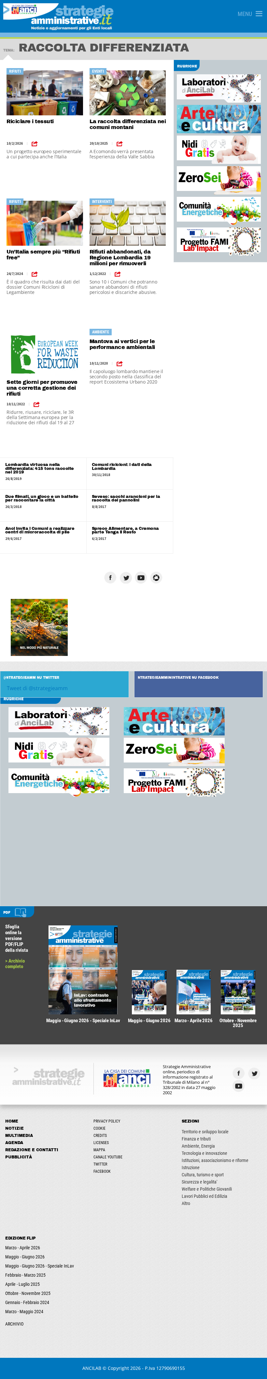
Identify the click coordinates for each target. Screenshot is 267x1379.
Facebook (102, 1171)
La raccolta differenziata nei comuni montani (128, 124)
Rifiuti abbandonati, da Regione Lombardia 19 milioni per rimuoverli (120, 257)
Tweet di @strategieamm (37, 688)
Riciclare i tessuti (30, 121)
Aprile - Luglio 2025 (22, 1284)
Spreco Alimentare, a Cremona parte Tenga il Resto (125, 530)
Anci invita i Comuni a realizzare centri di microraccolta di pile (40, 530)
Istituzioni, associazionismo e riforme (215, 1160)
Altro (186, 1203)
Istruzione (191, 1167)
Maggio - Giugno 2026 (25, 1256)
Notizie (14, 1128)
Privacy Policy (106, 1121)
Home (11, 1121)
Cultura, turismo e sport (203, 1174)
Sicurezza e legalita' (199, 1181)
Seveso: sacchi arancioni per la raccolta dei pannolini (126, 498)
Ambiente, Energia (198, 1146)
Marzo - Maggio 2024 (24, 1311)
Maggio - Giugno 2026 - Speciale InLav (39, 1266)
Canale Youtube (107, 1157)
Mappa (99, 1150)
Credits (100, 1136)
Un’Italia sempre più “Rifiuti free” (43, 254)
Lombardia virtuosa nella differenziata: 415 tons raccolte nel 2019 (39, 468)
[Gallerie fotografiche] (255, 1086)
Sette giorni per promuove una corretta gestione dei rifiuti (42, 388)
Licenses (101, 1143)
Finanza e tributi (196, 1138)
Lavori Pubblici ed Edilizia (204, 1196)
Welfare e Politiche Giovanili (207, 1189)
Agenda (14, 1143)
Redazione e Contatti (31, 1150)
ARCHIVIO (14, 1324)
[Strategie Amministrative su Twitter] (126, 578)
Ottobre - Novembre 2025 (27, 1293)
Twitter (100, 1164)
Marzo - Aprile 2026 (22, 1247)
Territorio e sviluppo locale (205, 1131)
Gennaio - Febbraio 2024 (27, 1302)
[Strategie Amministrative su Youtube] (142, 578)
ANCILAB (91, 1368)
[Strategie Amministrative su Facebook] (111, 578)
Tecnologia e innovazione (204, 1153)
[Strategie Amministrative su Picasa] (157, 578)
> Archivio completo (15, 963)
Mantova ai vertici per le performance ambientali (122, 344)
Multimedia (19, 1136)
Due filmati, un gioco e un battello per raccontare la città (41, 498)
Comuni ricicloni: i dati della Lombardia (122, 466)
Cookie (99, 1128)
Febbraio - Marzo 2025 (25, 1275)
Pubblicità (18, 1157)
